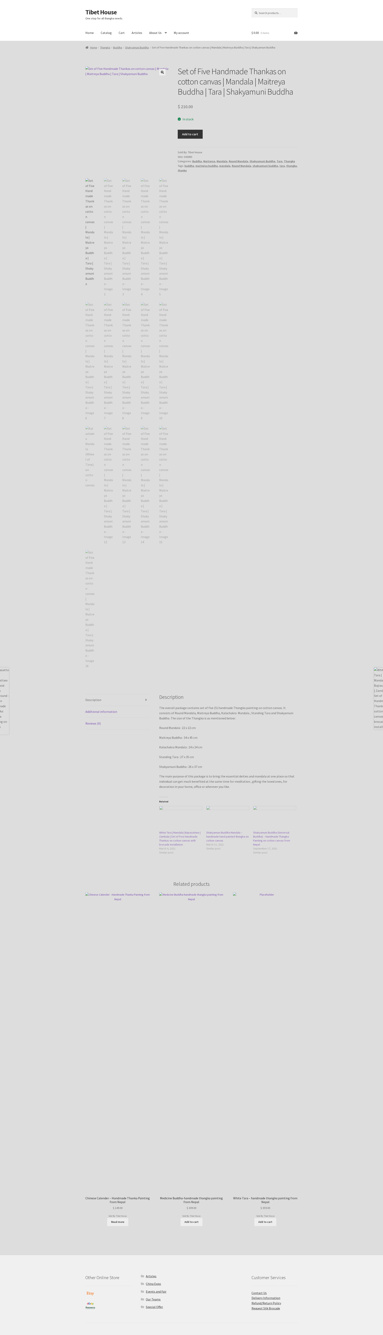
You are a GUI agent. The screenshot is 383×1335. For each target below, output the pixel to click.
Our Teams (153, 1299)
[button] (162, 72)
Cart (122, 33)
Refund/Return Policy (266, 1303)
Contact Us (259, 1293)
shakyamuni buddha (265, 166)
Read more (117, 1222)
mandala (224, 166)
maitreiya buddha (206, 166)
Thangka (105, 47)
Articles (137, 33)
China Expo (153, 1284)
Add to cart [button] (191, 1222)
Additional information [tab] (101, 712)
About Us (155, 33)
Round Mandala (238, 161)
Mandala (222, 161)
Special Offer (154, 1307)
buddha (189, 166)
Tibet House (101, 12)
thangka (291, 166)
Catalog (106, 33)
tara (282, 166)
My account (181, 33)
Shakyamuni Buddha (137, 47)
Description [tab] (93, 700)
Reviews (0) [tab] (93, 723)
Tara (279, 161)
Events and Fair (156, 1291)
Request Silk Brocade (266, 1308)
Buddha (117, 47)
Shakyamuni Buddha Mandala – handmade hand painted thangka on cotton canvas (227, 836)
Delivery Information (266, 1298)
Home (89, 33)
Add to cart (190, 134)
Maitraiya (209, 161)
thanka (182, 170)
